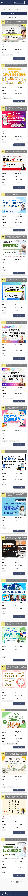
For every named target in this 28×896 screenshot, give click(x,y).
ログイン (22, 2)
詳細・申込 (19, 58)
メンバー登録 (16, 2)
